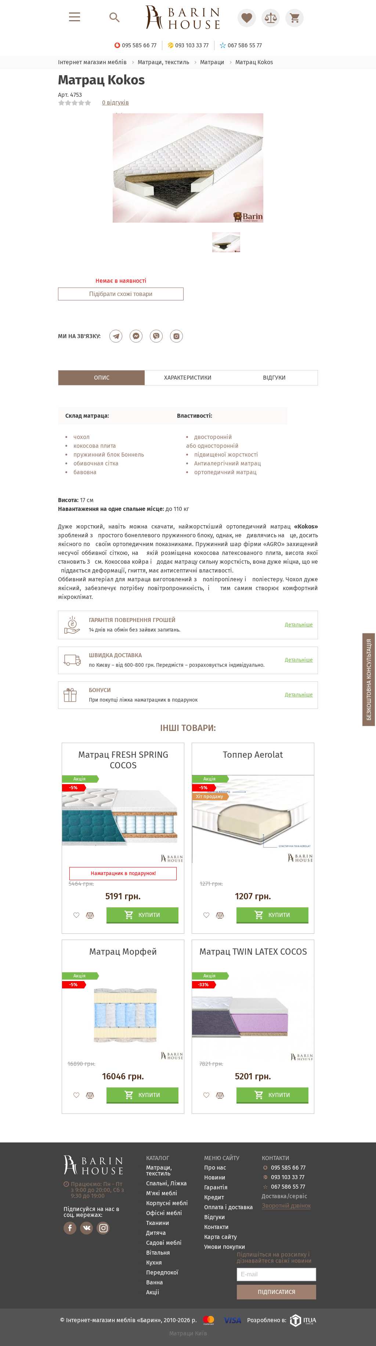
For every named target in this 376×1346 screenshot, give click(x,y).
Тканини (157, 1223)
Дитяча (156, 1233)
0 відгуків (115, 103)
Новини (214, 1178)
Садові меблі (164, 1243)
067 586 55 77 (288, 1187)
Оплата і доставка (228, 1207)
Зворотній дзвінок (286, 1206)
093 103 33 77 (287, 1177)
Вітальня (158, 1253)
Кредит (214, 1198)
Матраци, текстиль (159, 1171)
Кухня (154, 1263)
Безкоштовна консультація (368, 680)
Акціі (152, 1293)
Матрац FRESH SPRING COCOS (123, 760)
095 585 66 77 (288, 1168)
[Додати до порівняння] (86, 915)
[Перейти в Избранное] (247, 18)
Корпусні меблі (167, 1203)
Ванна (154, 1283)
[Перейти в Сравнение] (270, 18)
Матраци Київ (188, 1334)
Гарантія (216, 1188)
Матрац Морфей (123, 952)
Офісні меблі (164, 1213)
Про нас (215, 1168)
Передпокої (162, 1273)
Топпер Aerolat (253, 755)
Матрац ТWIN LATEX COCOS (253, 952)
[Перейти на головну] (188, 18)
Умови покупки (224, 1247)
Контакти (216, 1227)
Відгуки (214, 1217)
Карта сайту (220, 1237)
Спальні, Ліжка (166, 1184)
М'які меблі (161, 1193)
